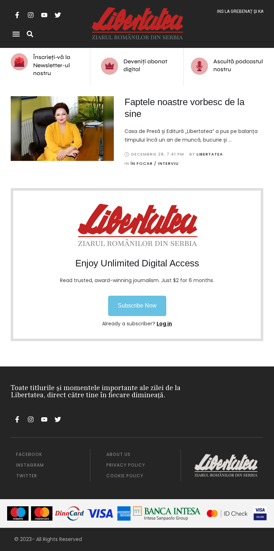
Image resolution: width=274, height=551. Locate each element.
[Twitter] (57, 15)
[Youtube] (44, 15)
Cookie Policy (124, 476)
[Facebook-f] (17, 15)
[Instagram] (30, 15)
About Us (118, 454)
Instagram (30, 465)
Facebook (29, 454)
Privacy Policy (125, 465)
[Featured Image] (62, 128)
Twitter (26, 476)
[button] (137, 306)
